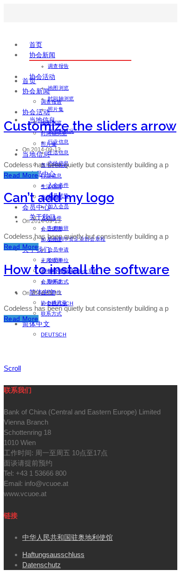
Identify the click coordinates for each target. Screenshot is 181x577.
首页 (35, 44)
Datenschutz (41, 565)
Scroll (12, 368)
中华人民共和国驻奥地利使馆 (67, 537)
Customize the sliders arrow (90, 126)
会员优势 (51, 228)
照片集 (56, 109)
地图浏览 (58, 88)
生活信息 (51, 186)
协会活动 (42, 76)
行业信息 (58, 141)
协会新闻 (42, 55)
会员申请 (58, 249)
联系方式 (51, 313)
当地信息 (36, 154)
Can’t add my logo (59, 197)
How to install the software (86, 269)
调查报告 (58, 66)
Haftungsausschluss (53, 554)
